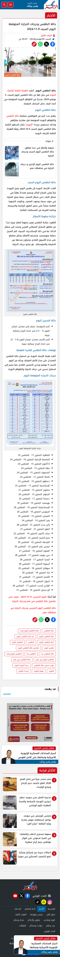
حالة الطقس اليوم (46, 636)
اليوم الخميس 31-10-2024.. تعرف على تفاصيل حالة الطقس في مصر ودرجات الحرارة (32, 599)
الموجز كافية (20, 914)
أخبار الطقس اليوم (46, 642)
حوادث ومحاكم (36, 926)
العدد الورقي (39, 895)
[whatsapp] (34, 44)
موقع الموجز (39, 671)
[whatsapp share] (40, 44)
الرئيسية (51, 909)
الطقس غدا (31, 654)
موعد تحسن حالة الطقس (44, 665)
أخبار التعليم (30, 909)
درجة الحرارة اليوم (22, 665)
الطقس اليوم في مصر (45, 659)
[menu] (10, 4)
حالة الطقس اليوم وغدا (29, 630)
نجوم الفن (50, 914)
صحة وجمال (19, 920)
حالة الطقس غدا (47, 654)
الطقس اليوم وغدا (13, 654)
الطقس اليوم (17, 642)
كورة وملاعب (49, 920)
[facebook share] (52, 44)
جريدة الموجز (23, 671)
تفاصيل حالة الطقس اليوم (28, 648)
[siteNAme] (51, 4)
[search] (4, 4)
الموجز (29, 125)
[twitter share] (46, 44)
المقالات (22, 926)
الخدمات (17, 909)
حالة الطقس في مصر (21, 659)
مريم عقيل (47, 35)
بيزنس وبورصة (36, 914)
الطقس (31, 642)
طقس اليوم (49, 648)
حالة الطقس (12, 116)
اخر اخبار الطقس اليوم (25, 636)
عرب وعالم (50, 926)
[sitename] (30, 885)
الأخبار (41, 909)
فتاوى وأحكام (34, 920)
